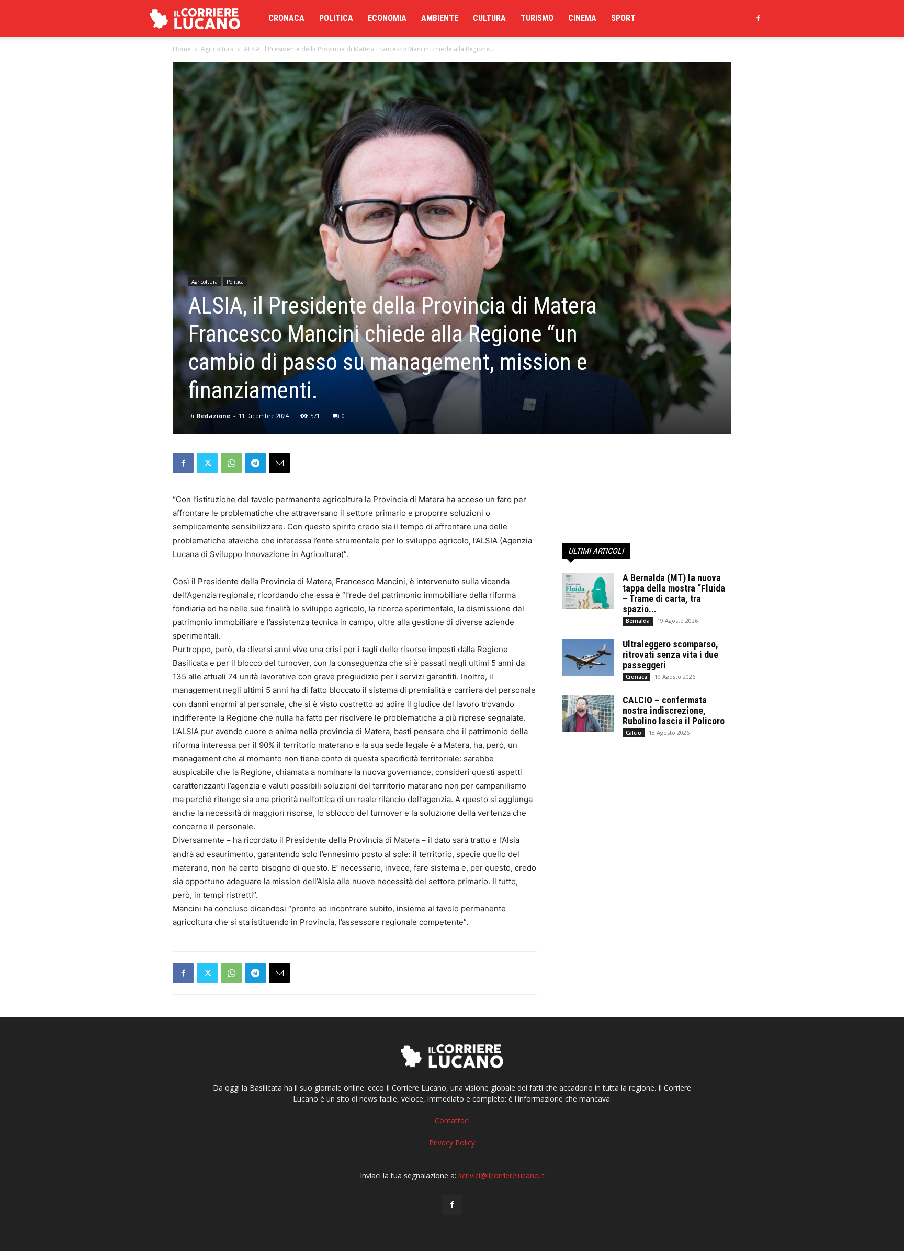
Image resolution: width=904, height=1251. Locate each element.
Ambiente (439, 18)
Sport (623, 18)
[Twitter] (207, 463)
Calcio (633, 732)
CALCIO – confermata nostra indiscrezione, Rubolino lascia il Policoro (674, 710)
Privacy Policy (452, 1143)
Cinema (582, 18)
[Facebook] (758, 18)
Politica (336, 18)
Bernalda (638, 620)
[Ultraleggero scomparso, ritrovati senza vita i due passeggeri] (588, 657)
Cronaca (286, 18)
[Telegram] (255, 463)
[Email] (279, 463)
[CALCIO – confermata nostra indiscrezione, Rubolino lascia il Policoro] (588, 713)
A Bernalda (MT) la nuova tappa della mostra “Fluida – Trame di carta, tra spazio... (674, 593)
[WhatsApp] (231, 463)
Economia (387, 18)
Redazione (213, 416)
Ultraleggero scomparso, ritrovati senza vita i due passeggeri (670, 654)
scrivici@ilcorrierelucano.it (501, 1175)
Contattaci (452, 1121)
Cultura (489, 18)
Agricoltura (217, 48)
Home (182, 48)
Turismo (537, 18)
